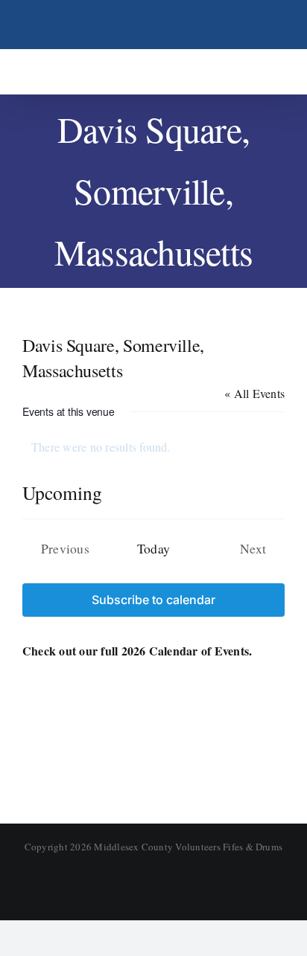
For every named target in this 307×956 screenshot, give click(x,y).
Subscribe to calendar (153, 600)
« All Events (254, 393)
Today (153, 548)
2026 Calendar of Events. (187, 650)
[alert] (153, 447)
